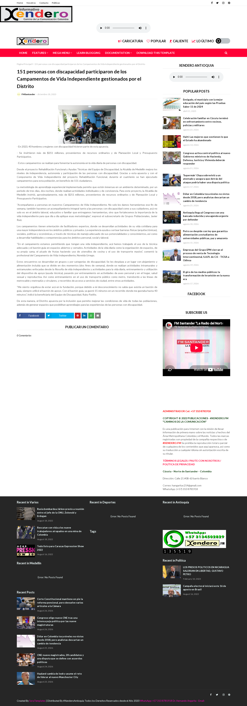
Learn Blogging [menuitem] (88, 52)
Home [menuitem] (23, 52)
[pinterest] (228, 3)
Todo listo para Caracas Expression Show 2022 (60, 548)
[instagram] (223, 3)
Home (20, 2)
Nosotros (31, 2)
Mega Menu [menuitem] (61, 52)
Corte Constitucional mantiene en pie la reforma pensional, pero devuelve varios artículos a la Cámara (60, 602)
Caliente (180, 41)
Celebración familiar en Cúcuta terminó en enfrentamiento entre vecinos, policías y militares (205, 122)
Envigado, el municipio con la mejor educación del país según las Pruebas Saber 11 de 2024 (204, 103)
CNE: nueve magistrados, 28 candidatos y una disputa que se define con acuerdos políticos (60, 659)
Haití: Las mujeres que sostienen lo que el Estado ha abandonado (205, 138)
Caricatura (132, 41)
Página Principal (24, 64)
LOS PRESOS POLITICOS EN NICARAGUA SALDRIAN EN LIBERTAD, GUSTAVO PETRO (206, 571)
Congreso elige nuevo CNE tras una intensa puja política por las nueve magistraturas (57, 621)
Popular (158, 41)
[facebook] (212, 3)
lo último (205, 41)
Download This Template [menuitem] (156, 52)
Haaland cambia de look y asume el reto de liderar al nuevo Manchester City (59, 675)
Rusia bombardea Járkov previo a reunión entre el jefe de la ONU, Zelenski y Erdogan (60, 512)
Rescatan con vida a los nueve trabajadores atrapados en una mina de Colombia (59, 531)
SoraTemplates (37, 700)
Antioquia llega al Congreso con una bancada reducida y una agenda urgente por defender (205, 216)
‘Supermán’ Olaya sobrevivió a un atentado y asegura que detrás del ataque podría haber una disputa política (206, 179)
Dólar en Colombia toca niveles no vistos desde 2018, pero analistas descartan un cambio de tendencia (206, 197)
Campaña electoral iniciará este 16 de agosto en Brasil (204, 588)
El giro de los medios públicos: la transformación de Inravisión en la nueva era (206, 276)
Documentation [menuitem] (117, 52)
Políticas (56, 2)
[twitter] (217, 3)
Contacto (43, 2)
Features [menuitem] (39, 52)
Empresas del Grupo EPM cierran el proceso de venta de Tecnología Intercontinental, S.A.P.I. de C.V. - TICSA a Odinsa (206, 255)
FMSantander (28, 94)
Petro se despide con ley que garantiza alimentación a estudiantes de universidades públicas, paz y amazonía (205, 235)
